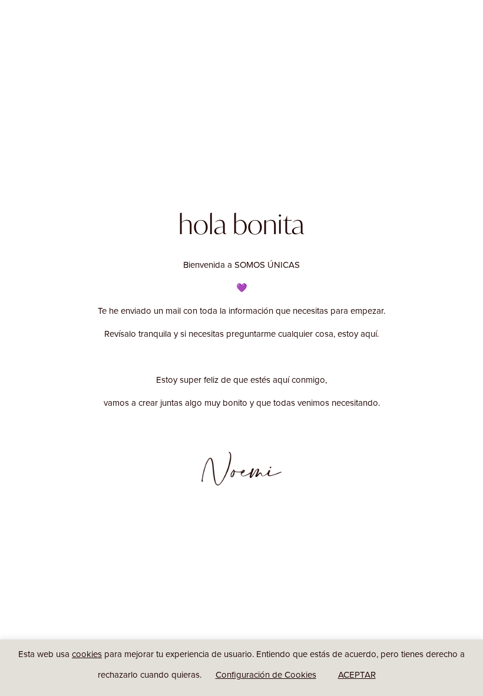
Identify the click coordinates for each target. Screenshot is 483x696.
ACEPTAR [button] (357, 674)
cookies (87, 654)
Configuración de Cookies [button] (266, 674)
